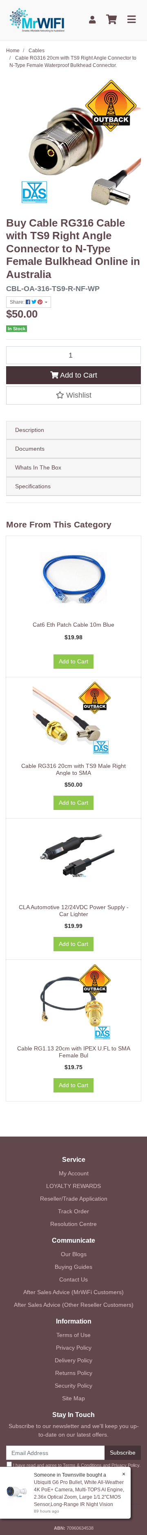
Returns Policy (73, 1373)
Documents (30, 448)
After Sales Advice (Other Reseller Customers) (74, 1304)
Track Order (73, 1211)
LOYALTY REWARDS (73, 1186)
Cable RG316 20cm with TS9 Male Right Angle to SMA (73, 769)
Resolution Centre (73, 1224)
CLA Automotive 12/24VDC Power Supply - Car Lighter (74, 910)
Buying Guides (73, 1267)
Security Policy (73, 1385)
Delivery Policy (73, 1360)
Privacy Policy (73, 1347)
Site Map (73, 1398)
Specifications (33, 486)
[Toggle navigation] (131, 20)
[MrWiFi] (36, 19)
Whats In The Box (38, 467)
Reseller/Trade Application (73, 1198)
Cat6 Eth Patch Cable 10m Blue (73, 624)
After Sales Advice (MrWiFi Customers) (73, 1292)
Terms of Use (73, 1335)
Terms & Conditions (82, 1465)
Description (29, 430)
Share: (18, 302)
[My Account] (92, 20)
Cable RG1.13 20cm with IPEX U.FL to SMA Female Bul (73, 1052)
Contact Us (73, 1279)
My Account (74, 1173)
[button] (73, 395)
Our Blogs (74, 1254)
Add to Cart (77, 375)
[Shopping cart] (111, 20)
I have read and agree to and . (76, 1465)
